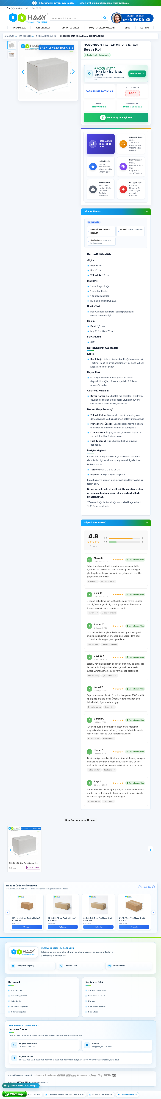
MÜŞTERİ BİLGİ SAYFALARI (102, 28)
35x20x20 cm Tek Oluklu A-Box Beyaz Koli (30, 863)
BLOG (127, 28)
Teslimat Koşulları (19, 1006)
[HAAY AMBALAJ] (23, 952)
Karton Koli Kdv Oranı (102, 1095)
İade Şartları (16, 1001)
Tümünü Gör (145, 887)
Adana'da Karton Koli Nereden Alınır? (66, 1095)
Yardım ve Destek (96, 996)
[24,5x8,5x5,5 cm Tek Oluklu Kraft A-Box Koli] (98, 905)
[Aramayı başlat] (105, 18)
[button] (11, 45)
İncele (28, 927)
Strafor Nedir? (33, 1095)
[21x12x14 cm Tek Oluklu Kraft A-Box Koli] (134, 905)
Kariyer (91, 1001)
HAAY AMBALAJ (23, 1082)
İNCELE (12, 868)
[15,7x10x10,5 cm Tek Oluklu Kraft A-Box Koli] (26, 905)
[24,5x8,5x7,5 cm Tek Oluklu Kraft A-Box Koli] (62, 905)
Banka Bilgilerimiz (19, 996)
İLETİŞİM (144, 28)
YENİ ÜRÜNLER (43, 28)
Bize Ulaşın (93, 1012)
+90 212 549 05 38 (32, 8)
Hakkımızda (16, 990)
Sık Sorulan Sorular (97, 990)
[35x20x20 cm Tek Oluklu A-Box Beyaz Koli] (25, 843)
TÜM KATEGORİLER (69, 28)
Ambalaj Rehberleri (97, 1006)
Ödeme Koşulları (18, 1012)
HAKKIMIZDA (19, 28)
